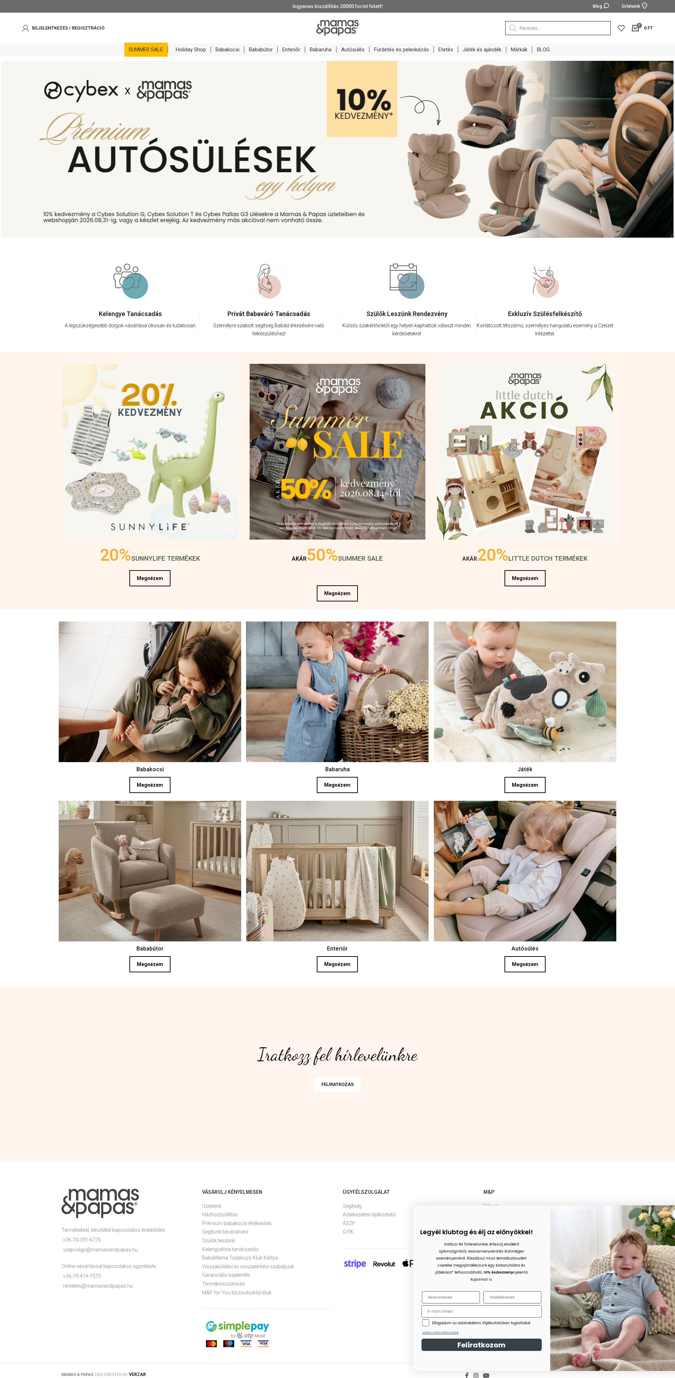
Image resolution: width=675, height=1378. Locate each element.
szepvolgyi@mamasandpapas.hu (100, 1247)
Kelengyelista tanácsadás (230, 1246)
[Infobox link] (130, 318)
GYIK (348, 1229)
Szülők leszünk (218, 1238)
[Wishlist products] (621, 28)
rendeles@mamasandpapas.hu (98, 1283)
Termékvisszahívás (223, 1281)
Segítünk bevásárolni (225, 1229)
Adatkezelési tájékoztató (369, 1212)
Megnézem (150, 575)
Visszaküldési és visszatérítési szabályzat (248, 1264)
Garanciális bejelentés (226, 1272)
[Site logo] (337, 27)
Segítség (352, 1203)
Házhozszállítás (220, 1212)
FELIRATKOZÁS (337, 1081)
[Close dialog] (659, 1214)
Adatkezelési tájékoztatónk (421, 1333)
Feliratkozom (462, 1345)
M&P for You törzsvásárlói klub (236, 1290)
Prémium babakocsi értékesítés (237, 1220)
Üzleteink (211, 1203)
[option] (131, 301)
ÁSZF (349, 1220)
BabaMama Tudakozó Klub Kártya (240, 1255)
